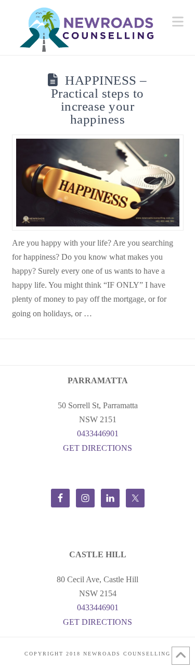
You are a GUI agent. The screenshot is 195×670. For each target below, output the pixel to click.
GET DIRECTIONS (97, 448)
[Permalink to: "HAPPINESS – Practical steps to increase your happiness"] (97, 182)
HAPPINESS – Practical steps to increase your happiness (99, 99)
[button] (178, 22)
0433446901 (98, 433)
